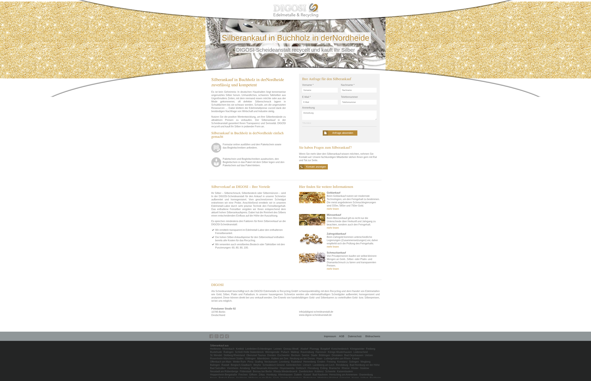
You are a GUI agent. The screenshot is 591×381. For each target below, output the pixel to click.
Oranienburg (366, 374)
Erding (324, 368)
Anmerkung (308, 107)
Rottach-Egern (227, 378)
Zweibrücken (306, 371)
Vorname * (308, 85)
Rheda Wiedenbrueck (285, 371)
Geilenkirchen (293, 365)
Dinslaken (337, 355)
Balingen (215, 365)
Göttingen (250, 358)
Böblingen (324, 355)
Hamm (355, 378)
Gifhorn (253, 374)
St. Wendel (216, 355)
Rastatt (225, 365)
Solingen (354, 361)
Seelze (305, 355)
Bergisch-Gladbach (241, 365)
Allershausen (285, 374)
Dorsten (271, 355)
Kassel (307, 374)
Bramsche (334, 368)
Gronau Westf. (291, 348)
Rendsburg (342, 365)
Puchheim (375, 378)
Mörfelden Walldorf (328, 378)
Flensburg (313, 368)
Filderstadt (245, 371)
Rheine (346, 368)
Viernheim (232, 368)
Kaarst (355, 358)
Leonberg (284, 361)
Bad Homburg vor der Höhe (365, 365)
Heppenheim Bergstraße (223, 374)
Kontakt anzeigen (316, 166)
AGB (341, 336)
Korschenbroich (340, 348)
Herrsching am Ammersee (343, 374)
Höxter (354, 368)
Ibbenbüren (263, 358)
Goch (276, 378)
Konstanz (342, 361)
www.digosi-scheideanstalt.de (315, 315)
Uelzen (369, 355)
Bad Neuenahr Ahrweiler (264, 368)
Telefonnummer (349, 97)
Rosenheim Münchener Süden (226, 358)
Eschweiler (283, 355)
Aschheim (241, 378)
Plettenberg (309, 378)
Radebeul (296, 361)
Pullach (285, 352)
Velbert (364, 378)
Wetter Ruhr (239, 361)
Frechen (243, 374)
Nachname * (347, 85)
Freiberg (370, 348)
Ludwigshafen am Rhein (337, 358)
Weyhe (257, 365)
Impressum (330, 336)
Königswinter (357, 348)
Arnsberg (245, 368)
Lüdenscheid (361, 352)
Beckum (295, 355)
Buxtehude (216, 352)
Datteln (298, 374)
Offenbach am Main (220, 361)
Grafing (259, 361)
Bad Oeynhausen (353, 355)
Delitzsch (301, 368)
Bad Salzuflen (217, 368)
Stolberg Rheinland (234, 355)
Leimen (278, 348)
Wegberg (365, 361)
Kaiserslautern (345, 371)
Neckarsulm (270, 361)
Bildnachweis (372, 336)
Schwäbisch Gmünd (274, 365)
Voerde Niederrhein (291, 378)
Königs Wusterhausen (340, 352)
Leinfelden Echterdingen (258, 348)
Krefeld (240, 348)
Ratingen (228, 352)
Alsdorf (304, 348)
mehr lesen (333, 209)
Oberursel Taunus (256, 355)
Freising (331, 361)
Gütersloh (345, 378)
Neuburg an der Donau (302, 358)
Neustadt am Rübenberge (224, 371)
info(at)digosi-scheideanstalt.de (316, 311)
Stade (314, 355)
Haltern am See (279, 358)
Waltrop (295, 352)
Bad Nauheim (320, 374)
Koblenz (319, 371)
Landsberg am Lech (323, 365)
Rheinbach (228, 348)
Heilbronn (215, 348)
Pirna (250, 361)
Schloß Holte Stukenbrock (249, 352)
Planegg (314, 348)
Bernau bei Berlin (262, 371)
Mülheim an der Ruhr (260, 378)
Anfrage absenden (342, 132)
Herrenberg (309, 361)
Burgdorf (325, 348)
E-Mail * (306, 97)
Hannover (321, 352)
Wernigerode (272, 352)
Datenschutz (355, 336)
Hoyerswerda (287, 368)
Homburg (271, 374)
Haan (319, 358)
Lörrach (307, 365)
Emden (321, 361)
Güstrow (364, 368)
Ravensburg (307, 352)
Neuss (213, 378)
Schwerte (330, 371)
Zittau (262, 374)
